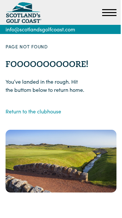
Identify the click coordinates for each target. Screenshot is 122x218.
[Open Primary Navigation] (109, 12)
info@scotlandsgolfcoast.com (40, 29)
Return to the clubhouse (33, 111)
